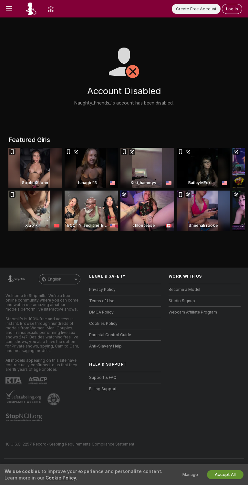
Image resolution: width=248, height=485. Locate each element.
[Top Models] (50, 8)
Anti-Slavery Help (105, 346)
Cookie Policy (61, 477)
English (54, 279)
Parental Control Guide (110, 335)
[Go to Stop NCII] (24, 417)
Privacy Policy (102, 289)
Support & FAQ (103, 377)
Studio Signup (182, 301)
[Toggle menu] (9, 8)
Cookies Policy (103, 323)
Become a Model (184, 289)
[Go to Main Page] (30, 8)
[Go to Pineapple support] (54, 399)
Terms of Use (101, 301)
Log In (232, 8)
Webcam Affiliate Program (193, 312)
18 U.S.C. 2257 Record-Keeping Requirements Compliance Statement (69, 444)
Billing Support (103, 389)
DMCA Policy (101, 312)
